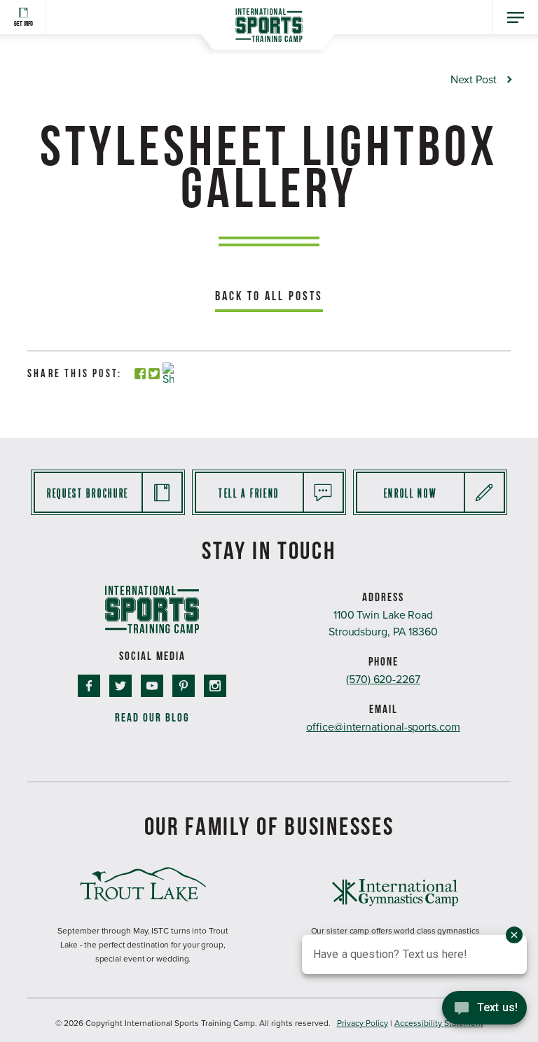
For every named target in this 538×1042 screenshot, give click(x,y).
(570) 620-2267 (383, 680)
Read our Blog (152, 717)
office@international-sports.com (383, 727)
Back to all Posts (269, 295)
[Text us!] (484, 1012)
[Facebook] (140, 374)
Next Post (473, 80)
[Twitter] (154, 374)
